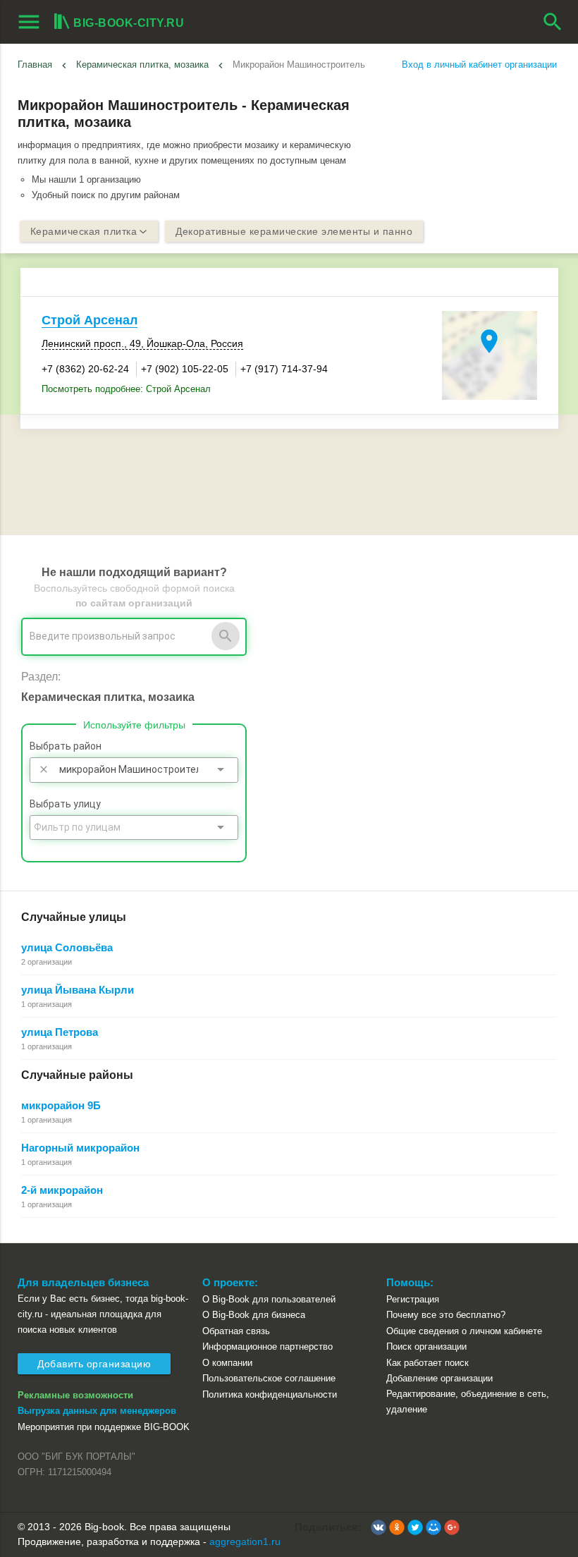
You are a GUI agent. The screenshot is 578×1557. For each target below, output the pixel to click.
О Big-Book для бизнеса (253, 1314)
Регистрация (412, 1299)
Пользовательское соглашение (269, 1378)
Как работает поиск (427, 1362)
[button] (378, 1527)
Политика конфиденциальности (269, 1394)
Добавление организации (439, 1378)
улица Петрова (59, 1032)
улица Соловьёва (67, 947)
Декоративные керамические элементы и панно (294, 231)
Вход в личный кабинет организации (479, 64)
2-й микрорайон (62, 1190)
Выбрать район (66, 746)
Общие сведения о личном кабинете (464, 1331)
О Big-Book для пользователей (269, 1299)
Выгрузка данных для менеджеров (97, 1410)
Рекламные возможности (75, 1395)
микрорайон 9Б (61, 1105)
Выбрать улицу (65, 804)
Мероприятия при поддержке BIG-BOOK (104, 1427)
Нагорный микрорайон (80, 1148)
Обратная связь (236, 1331)
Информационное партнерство (267, 1346)
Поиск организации (426, 1346)
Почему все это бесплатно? (445, 1314)
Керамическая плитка (83, 231)
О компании (227, 1362)
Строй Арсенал (89, 320)
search (553, 22)
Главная (35, 64)
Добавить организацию (94, 1363)
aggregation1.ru (245, 1541)
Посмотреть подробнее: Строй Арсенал (126, 389)
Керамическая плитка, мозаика (142, 64)
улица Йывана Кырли (77, 990)
